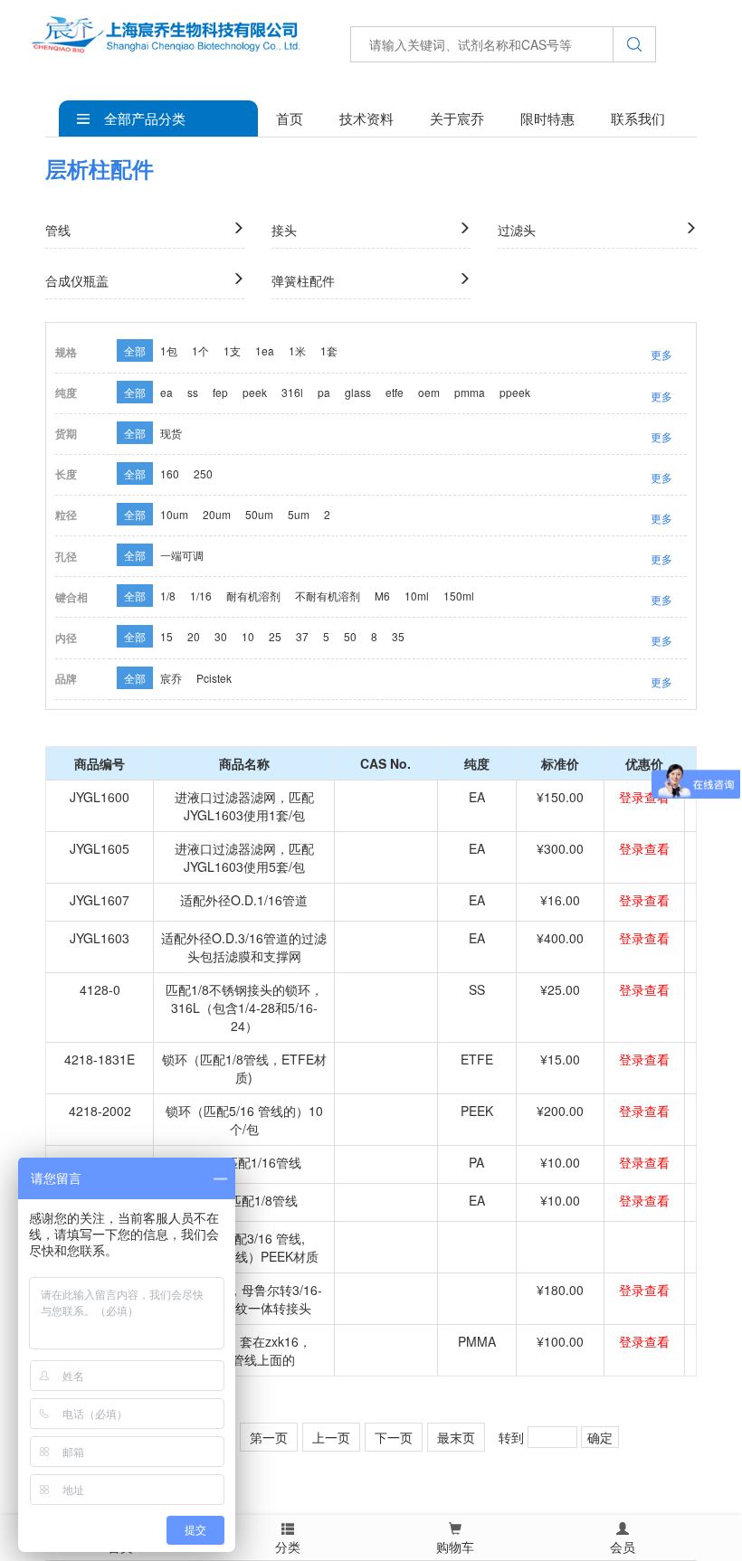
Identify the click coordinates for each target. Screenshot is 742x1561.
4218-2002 (100, 1111)
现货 (171, 432)
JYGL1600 (99, 797)
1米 (297, 350)
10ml (416, 595)
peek (255, 392)
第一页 (269, 1437)
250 (203, 473)
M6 (382, 595)
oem (429, 392)
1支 (232, 350)
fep (220, 392)
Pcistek (214, 678)
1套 (329, 350)
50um (259, 514)
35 (398, 636)
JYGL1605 (99, 848)
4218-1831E (99, 1059)
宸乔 (171, 678)
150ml (458, 595)
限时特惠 (547, 118)
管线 (58, 230)
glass (358, 392)
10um (174, 514)
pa (324, 392)
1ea (264, 350)
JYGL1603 (99, 938)
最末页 (456, 1437)
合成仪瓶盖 (77, 280)
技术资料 (366, 118)
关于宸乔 (457, 118)
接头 (284, 230)
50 (350, 636)
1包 (168, 350)
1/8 (168, 595)
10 (248, 636)
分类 (287, 1546)
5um (298, 514)
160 (169, 473)
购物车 (455, 1546)
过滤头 (517, 230)
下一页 (394, 1437)
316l (292, 392)
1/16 (201, 595)
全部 (135, 350)
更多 (661, 354)
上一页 (331, 1437)
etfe (394, 392)
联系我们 (638, 118)
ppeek (514, 392)
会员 (622, 1546)
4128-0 (100, 989)
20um (217, 514)
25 (275, 636)
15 (166, 636)
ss (192, 392)
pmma (469, 392)
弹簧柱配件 (303, 280)
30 (220, 636)
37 (302, 636)
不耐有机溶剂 (327, 595)
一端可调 (182, 555)
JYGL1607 (99, 900)
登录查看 (644, 797)
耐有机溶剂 (253, 595)
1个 (200, 350)
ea (166, 392)
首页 (289, 118)
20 (193, 636)
